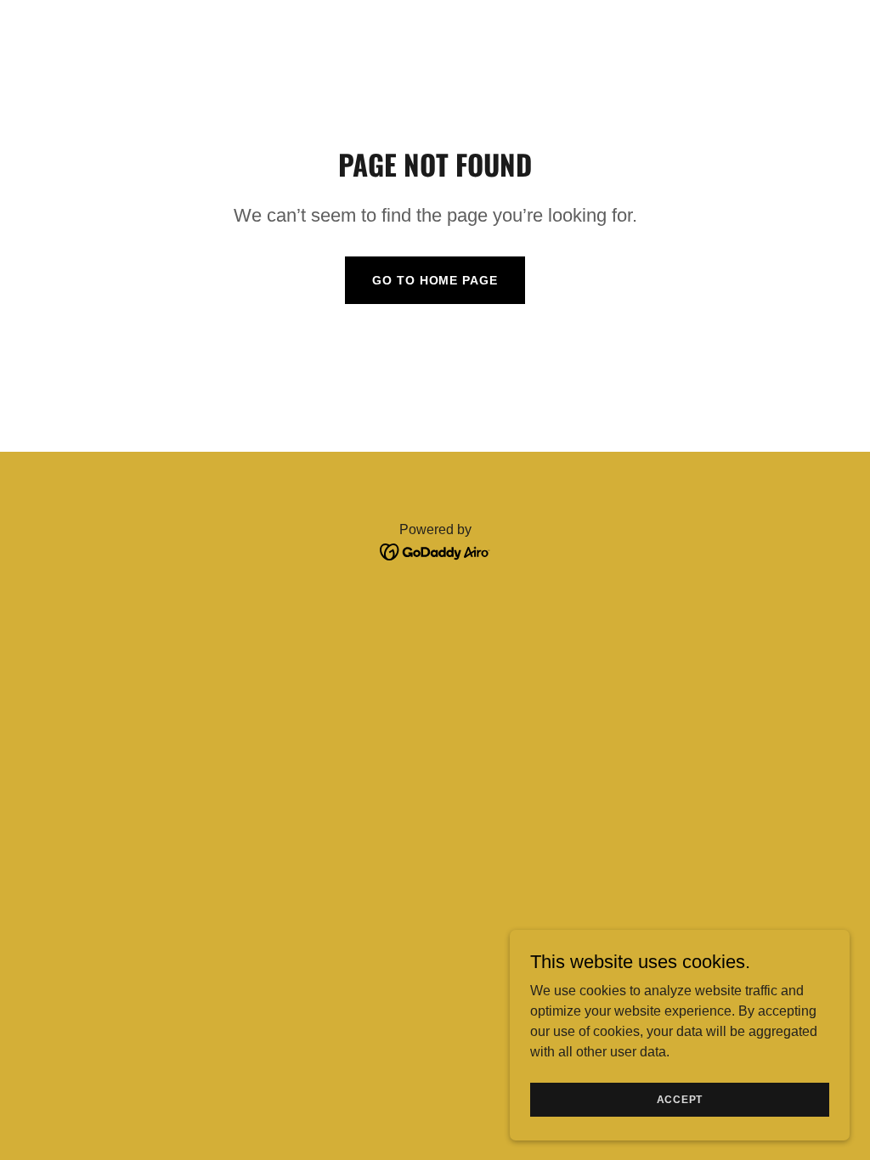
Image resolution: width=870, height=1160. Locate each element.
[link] (435, 550)
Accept (680, 1099)
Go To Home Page (434, 280)
